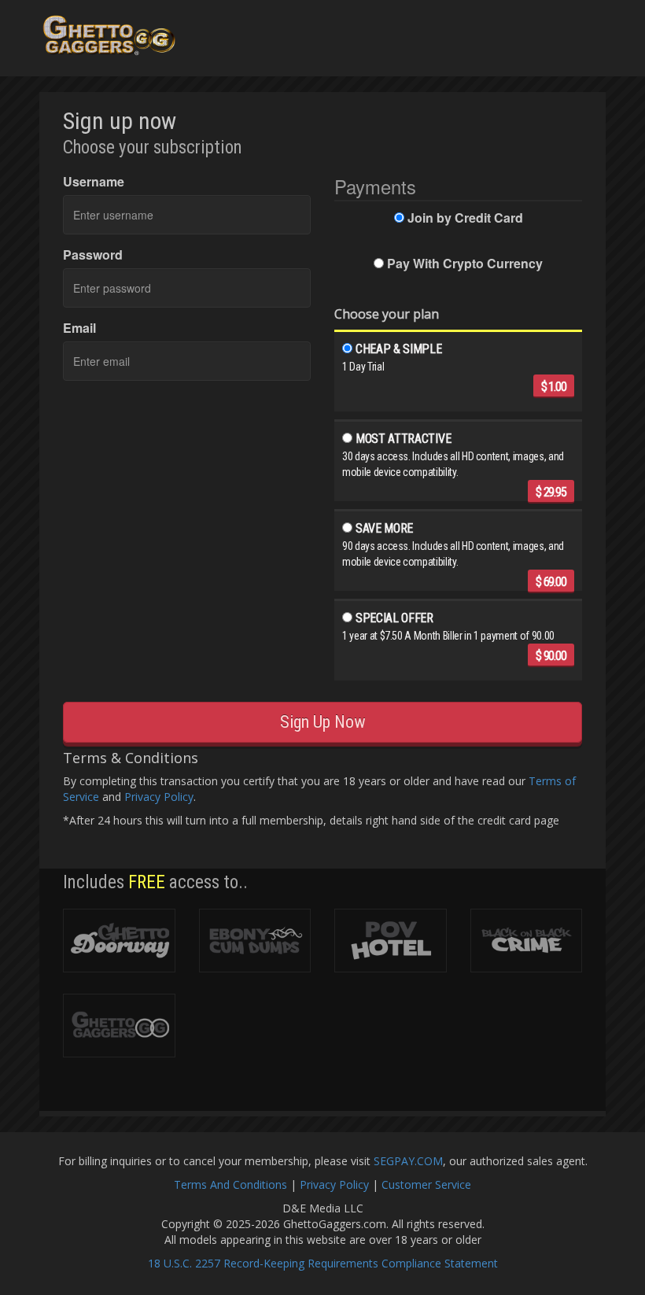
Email (79, 328)
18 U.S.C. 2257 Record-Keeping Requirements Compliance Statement (323, 1263)
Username (93, 181)
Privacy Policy (159, 796)
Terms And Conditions (230, 1184)
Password (93, 255)
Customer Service (426, 1184)
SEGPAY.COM (408, 1160)
